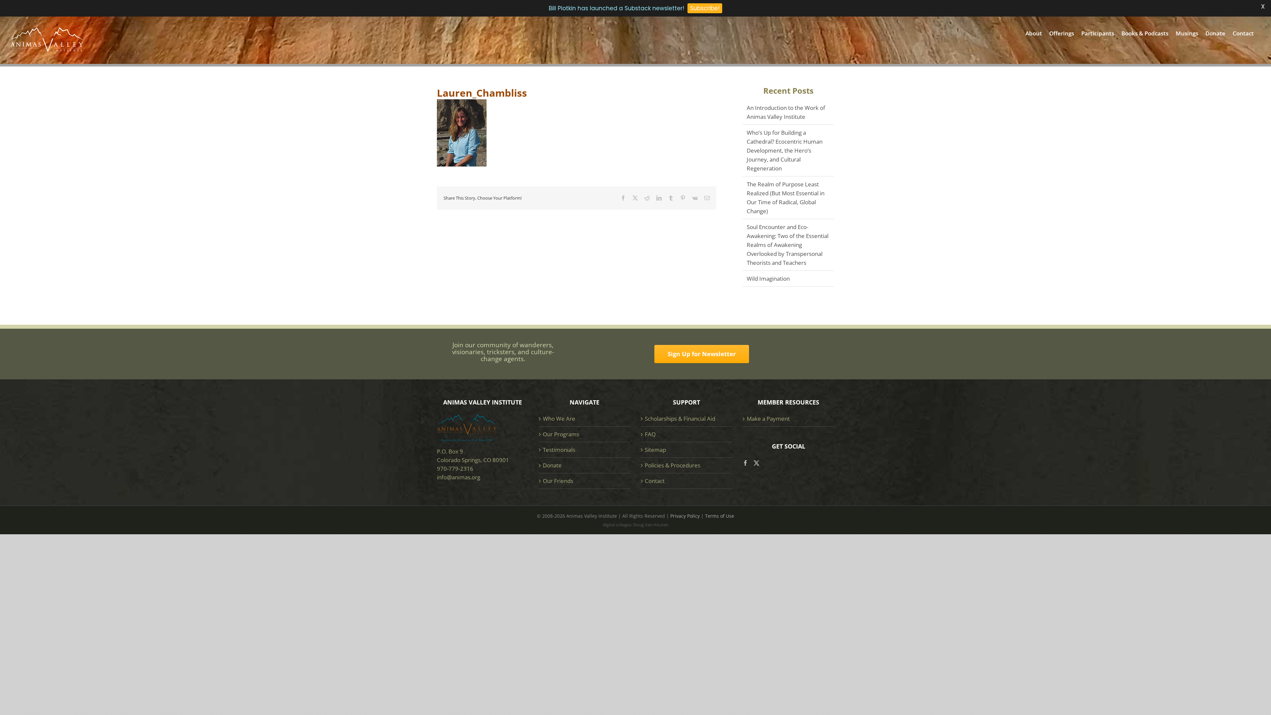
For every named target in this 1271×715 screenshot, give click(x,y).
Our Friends (558, 481)
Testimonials (559, 449)
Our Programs (561, 434)
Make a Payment (768, 418)
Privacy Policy (685, 516)
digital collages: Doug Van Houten (636, 525)
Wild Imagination (768, 278)
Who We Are (559, 418)
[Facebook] (745, 463)
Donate (552, 465)
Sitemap (655, 449)
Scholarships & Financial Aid (680, 418)
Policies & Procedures (672, 465)
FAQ (650, 434)
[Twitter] (756, 463)
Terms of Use (719, 516)
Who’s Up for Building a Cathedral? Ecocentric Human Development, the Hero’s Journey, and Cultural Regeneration (785, 150)
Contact (655, 481)
